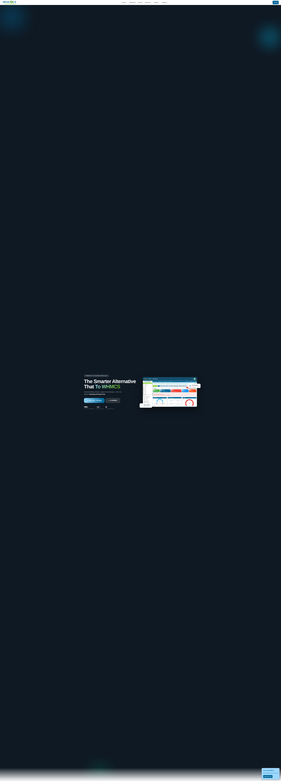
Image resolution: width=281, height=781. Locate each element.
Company (164, 2)
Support (156, 2)
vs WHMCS (113, 400)
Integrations (132, 2)
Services (140, 2)
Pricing (275, 2)
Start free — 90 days (95, 400)
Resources (148, 2)
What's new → (104, 375)
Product (124, 2)
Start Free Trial (267, 776)
